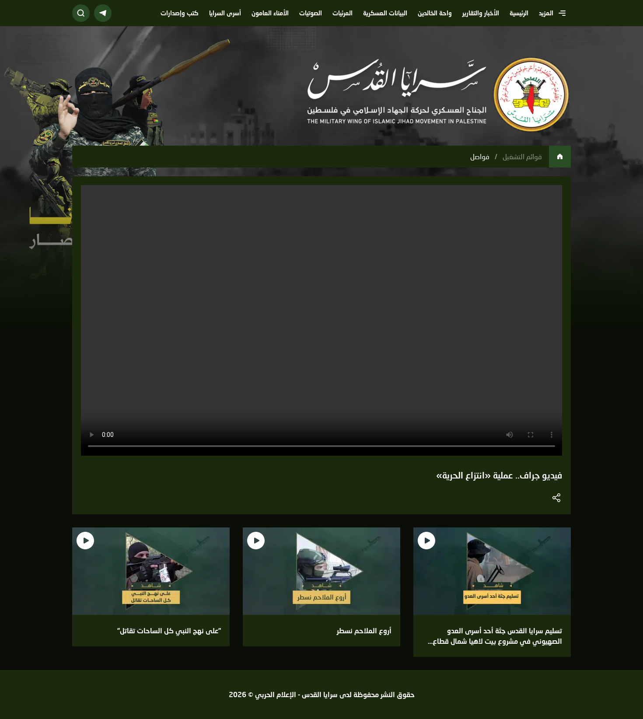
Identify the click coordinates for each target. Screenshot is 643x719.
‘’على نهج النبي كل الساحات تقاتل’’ (169, 630)
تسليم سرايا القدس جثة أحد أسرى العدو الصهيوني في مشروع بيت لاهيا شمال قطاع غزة (497, 641)
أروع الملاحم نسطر (364, 630)
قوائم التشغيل (522, 156)
